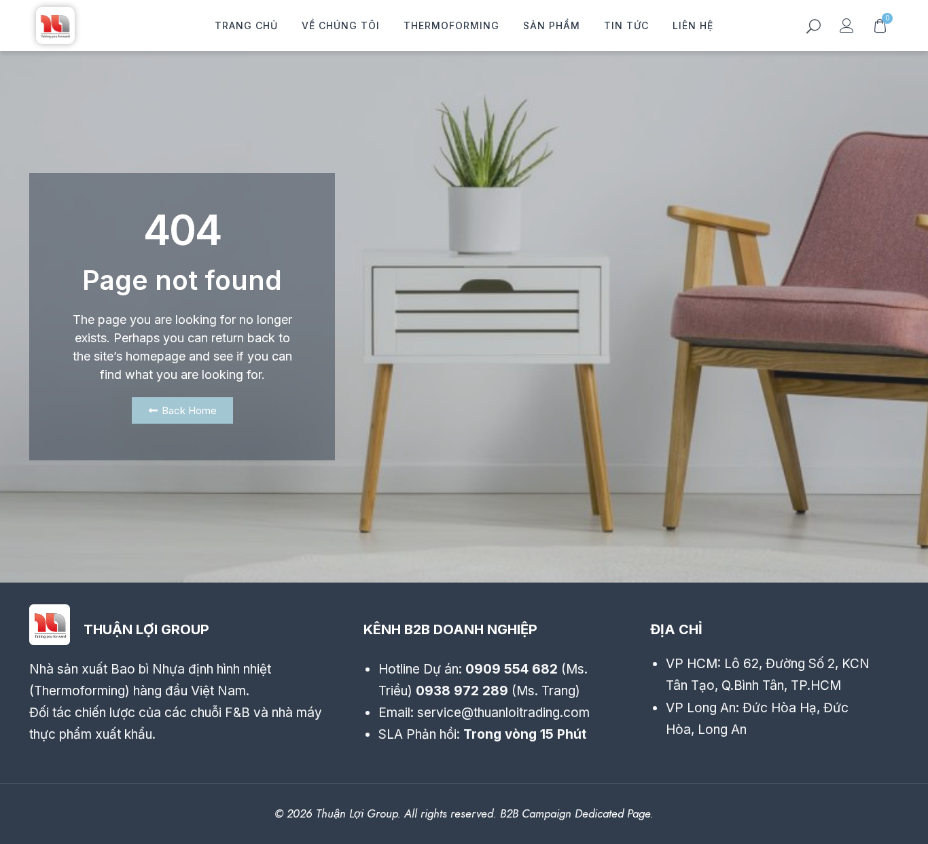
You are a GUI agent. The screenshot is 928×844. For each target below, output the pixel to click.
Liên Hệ (693, 25)
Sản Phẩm (551, 25)
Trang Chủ (246, 25)
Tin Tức (626, 25)
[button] (813, 28)
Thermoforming (451, 25)
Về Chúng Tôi (341, 25)
